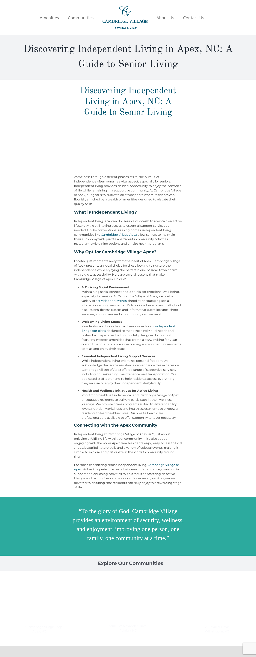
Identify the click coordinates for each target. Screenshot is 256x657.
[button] (201, 17)
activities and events (111, 301)
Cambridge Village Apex (119, 234)
